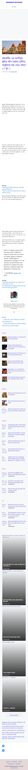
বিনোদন (5, 317)
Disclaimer (18, 763)
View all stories (14, 715)
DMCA (20, 761)
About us (8, 761)
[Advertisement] (14, 24)
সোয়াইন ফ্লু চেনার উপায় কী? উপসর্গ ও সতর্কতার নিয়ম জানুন (13, 730)
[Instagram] (14, 312)
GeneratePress (14, 767)
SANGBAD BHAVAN (14, 2)
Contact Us (14, 761)
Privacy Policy (10, 763)
